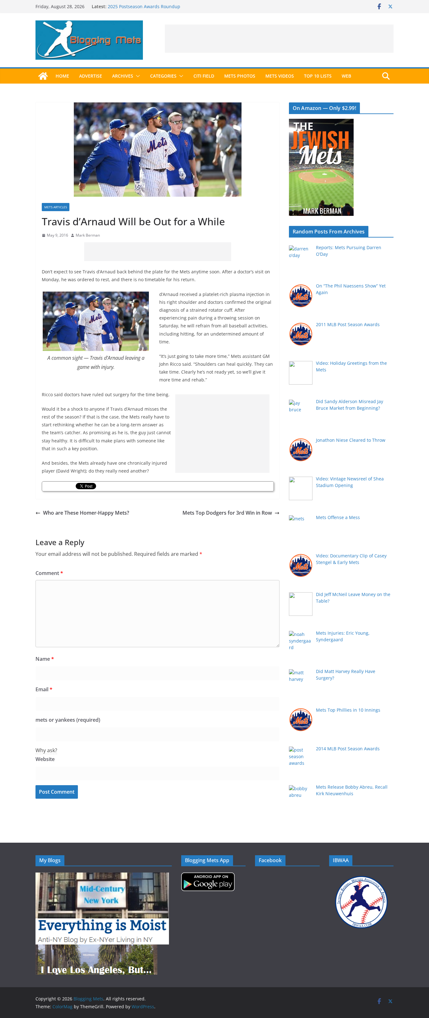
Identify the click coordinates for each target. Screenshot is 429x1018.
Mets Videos (279, 76)
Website (45, 759)
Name (44, 658)
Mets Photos (239, 76)
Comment (49, 573)
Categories (163, 76)
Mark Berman (88, 235)
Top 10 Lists (318, 76)
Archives (122, 76)
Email (43, 689)
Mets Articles (55, 207)
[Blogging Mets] (43, 76)
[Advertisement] (279, 39)
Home (62, 76)
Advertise (90, 76)
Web (346, 76)
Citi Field (203, 76)
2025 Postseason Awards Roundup (144, 6)
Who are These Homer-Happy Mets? (86, 512)
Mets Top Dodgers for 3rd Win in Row (227, 512)
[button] (136, 76)
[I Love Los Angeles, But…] (96, 948)
